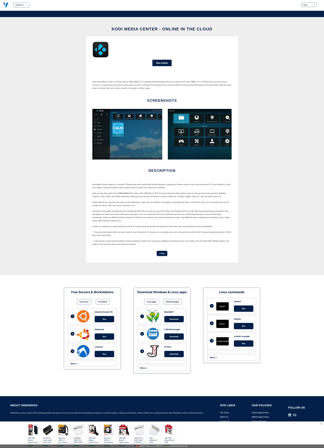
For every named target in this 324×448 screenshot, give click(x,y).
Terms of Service (259, 421)
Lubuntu (99, 347)
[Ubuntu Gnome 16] (84, 316)
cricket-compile (242, 336)
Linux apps (151, 302)
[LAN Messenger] (153, 333)
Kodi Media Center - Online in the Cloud (162, 29)
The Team (224, 413)
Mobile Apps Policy (260, 417)
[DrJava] (153, 351)
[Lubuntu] (84, 351)
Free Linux (84, 302)
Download (174, 319)
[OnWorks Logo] (5, 5)
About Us (224, 417)
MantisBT (169, 312)
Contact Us (225, 421)
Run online (162, 63)
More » (74, 363)
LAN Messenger (172, 329)
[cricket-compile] (223, 341)
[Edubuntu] (84, 333)
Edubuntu (99, 329)
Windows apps (172, 302)
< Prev (162, 253)
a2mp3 (237, 301)
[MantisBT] (153, 316)
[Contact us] (294, 415)
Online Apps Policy (260, 413)
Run (104, 319)
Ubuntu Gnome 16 (104, 312)
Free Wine (102, 302)
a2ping (237, 319)
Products (19, 5)
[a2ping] (223, 323)
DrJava (167, 347)
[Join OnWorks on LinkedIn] (289, 415)
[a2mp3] (223, 306)
